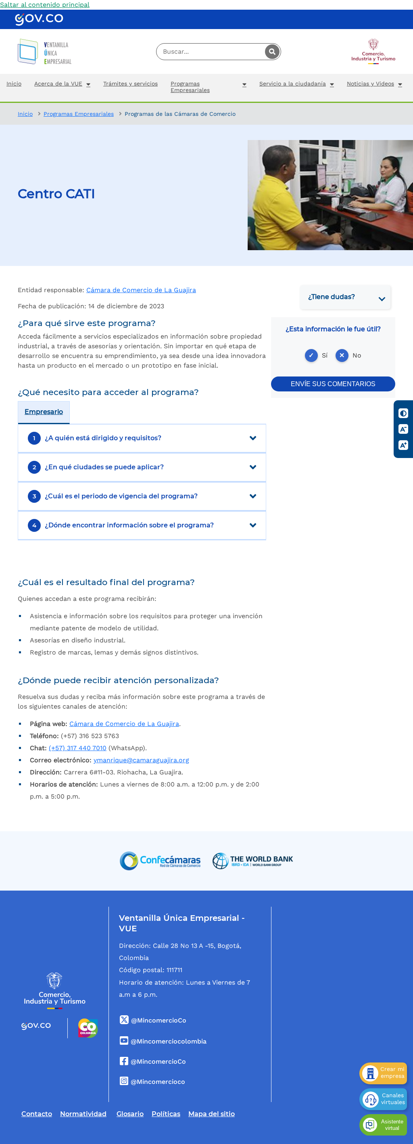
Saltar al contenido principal (45, 4)
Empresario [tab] (44, 412)
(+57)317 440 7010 (77, 748)
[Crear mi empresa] (383, 1073)
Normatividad (83, 1114)
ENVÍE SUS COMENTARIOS (333, 384)
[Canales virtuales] (383, 1099)
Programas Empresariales (79, 114)
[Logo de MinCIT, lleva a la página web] (55, 991)
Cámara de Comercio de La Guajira (141, 290)
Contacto (36, 1114)
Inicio (25, 114)
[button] (62, 88)
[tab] (345, 297)
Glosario (130, 1114)
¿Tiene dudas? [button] (331, 297)
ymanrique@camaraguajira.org (141, 760)
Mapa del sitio (211, 1114)
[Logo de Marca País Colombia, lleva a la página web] (82, 1028)
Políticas (166, 1114)
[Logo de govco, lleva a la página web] (39, 19)
